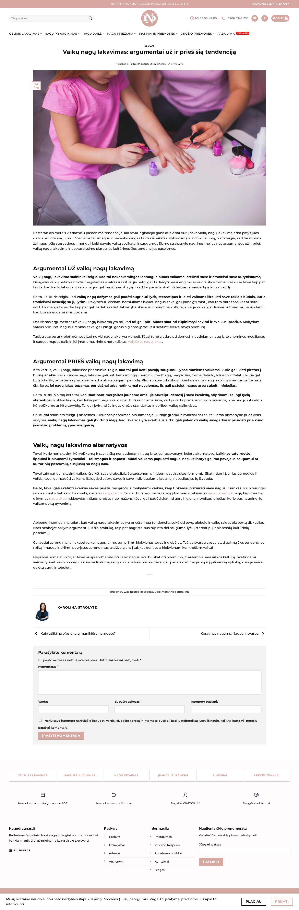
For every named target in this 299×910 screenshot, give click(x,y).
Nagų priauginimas (61, 33)
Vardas (44, 701)
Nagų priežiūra (120, 33)
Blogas (149, 45)
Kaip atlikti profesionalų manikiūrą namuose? (78, 633)
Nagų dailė (92, 33)
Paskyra (114, 837)
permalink (182, 591)
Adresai (114, 853)
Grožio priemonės (196, 33)
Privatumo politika (168, 853)
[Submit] (90, 18)
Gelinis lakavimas (24, 33)
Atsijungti (116, 861)
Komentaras (48, 666)
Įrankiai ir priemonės (157, 33)
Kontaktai (162, 861)
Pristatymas (163, 837)
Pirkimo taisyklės (167, 845)
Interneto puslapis (204, 701)
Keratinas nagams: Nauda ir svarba (230, 633)
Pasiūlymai (226, 33)
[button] (264, 18)
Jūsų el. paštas (210, 844)
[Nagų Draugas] (149, 18)
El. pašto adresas (128, 701)
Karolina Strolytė (170, 63)
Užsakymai (117, 845)
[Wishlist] (254, 18)
